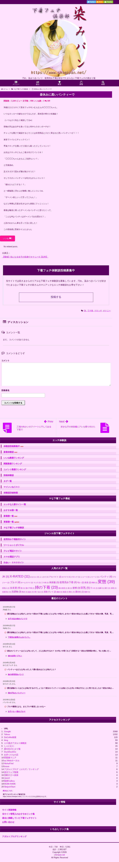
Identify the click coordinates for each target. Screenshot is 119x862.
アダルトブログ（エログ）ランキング (21, 769)
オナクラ (66, 577)
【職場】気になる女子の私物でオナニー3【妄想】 (25, 257)
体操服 (54, 582)
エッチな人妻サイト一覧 (15, 504)
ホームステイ (27, 582)
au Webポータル (11, 760)
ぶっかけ (44, 577)
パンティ (106, 576)
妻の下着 (30, 588)
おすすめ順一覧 (11, 510)
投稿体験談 (9, 475)
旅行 (107, 588)
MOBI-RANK (10, 784)
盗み (31, 592)
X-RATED (20, 576)
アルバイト (55, 577)
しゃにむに (9, 746)
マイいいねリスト (12, 487)
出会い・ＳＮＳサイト (14, 562)
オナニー (107, 311)
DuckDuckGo (10, 752)
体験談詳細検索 (11, 493)
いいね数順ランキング (14, 458)
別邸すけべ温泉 (11, 775)
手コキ (94, 588)
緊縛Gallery (9, 781)
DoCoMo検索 (10, 737)
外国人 (5, 588)
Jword (7, 778)
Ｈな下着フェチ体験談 (14, 528)
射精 (76, 588)
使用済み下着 (68, 582)
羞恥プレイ (50, 592)
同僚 (94, 582)
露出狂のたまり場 (12, 749)
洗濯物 (16, 591)
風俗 (87, 592)
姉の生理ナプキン (15, 656)
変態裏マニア (10, 757)
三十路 (90, 311)
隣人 (72, 592)
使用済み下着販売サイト (15, 539)
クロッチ (98, 311)
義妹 (59, 592)
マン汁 (37, 582)
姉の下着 (46, 587)
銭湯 (65, 592)
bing (6, 740)
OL (85, 311)
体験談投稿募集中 (13, 446)
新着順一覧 (10, 516)
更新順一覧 (11, 522)
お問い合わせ (8, 822)
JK (5, 576)
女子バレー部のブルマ (16, 711)
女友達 (15, 587)
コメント (5, 360)
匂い (80, 582)
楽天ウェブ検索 (11, 772)
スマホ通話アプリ (12, 557)
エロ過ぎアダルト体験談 (15, 743)
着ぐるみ (38, 592)
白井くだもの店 (11, 755)
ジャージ (94, 577)
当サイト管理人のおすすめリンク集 (18, 814)
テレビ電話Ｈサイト (13, 551)
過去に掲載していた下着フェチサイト (19, 818)
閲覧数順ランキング (13, 464)
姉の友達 (62, 588)
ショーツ (85, 577)
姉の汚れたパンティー (16, 693)
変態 (106, 581)
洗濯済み (6, 592)
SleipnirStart (9, 787)
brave (6, 766)
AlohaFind (8, 763)
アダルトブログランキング (14, 836)
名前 (56, 390)
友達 (87, 582)
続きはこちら (7, 790)
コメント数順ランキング (15, 469)
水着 (113, 588)
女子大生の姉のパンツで (17, 619)
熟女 (25, 592)
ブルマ (15, 582)
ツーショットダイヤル (14, 545)
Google (7, 731)
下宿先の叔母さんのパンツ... (19, 637)
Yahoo (7, 734)
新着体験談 (10, 452)
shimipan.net (59, 855)
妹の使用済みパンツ (16, 674)
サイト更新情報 (9, 810)
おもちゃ (34, 577)
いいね (7, 238)
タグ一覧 (8, 481)
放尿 (101, 588)
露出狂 (79, 592)
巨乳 (85, 587)
